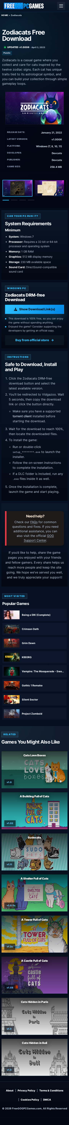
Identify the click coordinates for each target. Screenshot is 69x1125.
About (9, 1090)
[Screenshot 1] (17, 188)
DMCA (47, 1099)
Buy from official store (32, 340)
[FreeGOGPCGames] (24, 6)
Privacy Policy (26, 1090)
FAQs (34, 522)
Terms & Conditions (51, 1090)
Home (4, 15)
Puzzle (6, 53)
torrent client (22, 416)
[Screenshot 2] (49, 188)
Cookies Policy (30, 1099)
